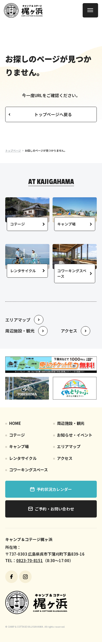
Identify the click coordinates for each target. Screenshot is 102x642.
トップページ (13, 150)
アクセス (64, 458)
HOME (15, 423)
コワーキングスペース (28, 469)
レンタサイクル (23, 458)
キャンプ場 (19, 446)
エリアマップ (69, 446)
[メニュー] (90, 10)
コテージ (17, 435)
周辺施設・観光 (70, 423)
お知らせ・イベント (74, 435)
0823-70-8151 (29, 560)
